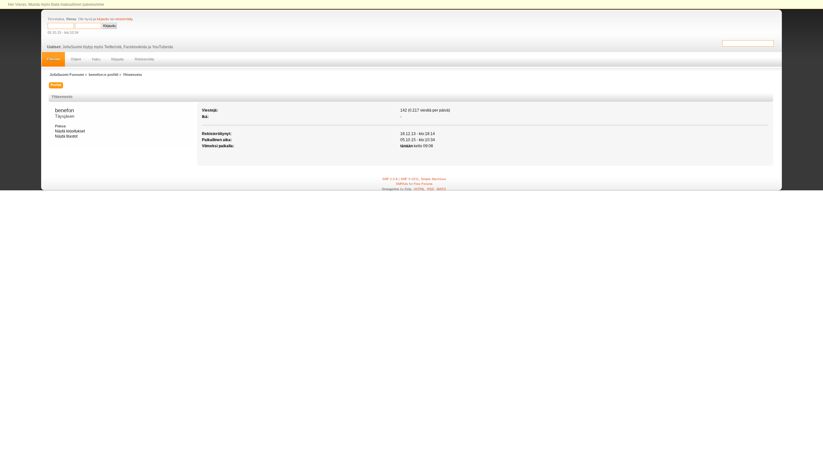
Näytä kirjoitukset (70, 131)
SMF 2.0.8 (390, 179)
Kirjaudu (117, 59)
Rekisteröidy (144, 59)
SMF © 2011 (410, 179)
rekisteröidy (123, 19)
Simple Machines (433, 179)
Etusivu (53, 59)
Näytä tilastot (66, 136)
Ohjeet (76, 59)
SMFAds (402, 184)
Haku (96, 59)
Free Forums (423, 184)
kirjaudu (103, 19)
